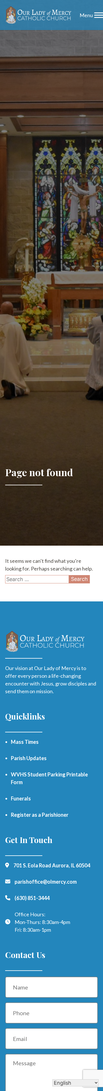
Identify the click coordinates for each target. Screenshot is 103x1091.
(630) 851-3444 (32, 898)
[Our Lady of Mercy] (38, 15)
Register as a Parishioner (39, 815)
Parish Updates (29, 758)
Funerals (21, 798)
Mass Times (25, 742)
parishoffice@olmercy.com (46, 882)
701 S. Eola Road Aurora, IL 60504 (51, 865)
